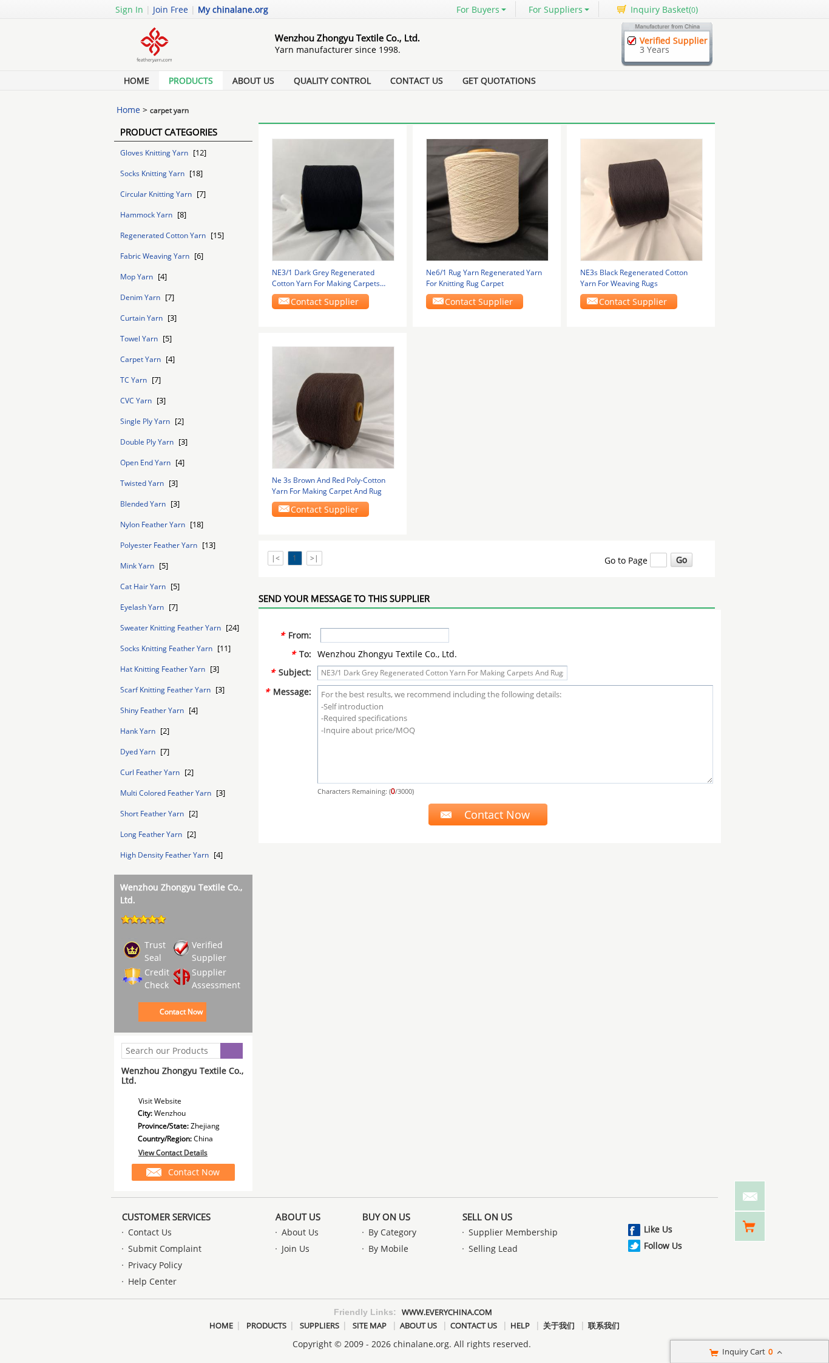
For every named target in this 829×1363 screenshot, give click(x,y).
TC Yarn (134, 380)
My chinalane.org (233, 9)
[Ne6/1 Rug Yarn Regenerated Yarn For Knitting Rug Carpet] (487, 199)
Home (136, 80)
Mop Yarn (137, 277)
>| (314, 558)
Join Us (296, 1248)
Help (520, 1325)
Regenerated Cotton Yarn (164, 235)
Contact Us (416, 80)
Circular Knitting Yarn (157, 194)
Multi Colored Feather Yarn (166, 793)
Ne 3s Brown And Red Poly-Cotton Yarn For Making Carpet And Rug (328, 485)
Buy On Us (386, 1217)
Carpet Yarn (141, 359)
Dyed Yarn (138, 751)
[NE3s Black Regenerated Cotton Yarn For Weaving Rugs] (641, 199)
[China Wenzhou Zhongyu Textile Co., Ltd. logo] (181, 63)
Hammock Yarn (147, 215)
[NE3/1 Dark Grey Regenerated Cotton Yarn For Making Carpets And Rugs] (333, 199)
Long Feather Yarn (152, 834)
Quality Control (332, 80)
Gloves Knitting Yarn (155, 153)
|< (275, 558)
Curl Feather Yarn (150, 772)
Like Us (658, 1229)
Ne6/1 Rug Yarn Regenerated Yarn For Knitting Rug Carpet (484, 278)
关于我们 (559, 1325)
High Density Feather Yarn (165, 855)
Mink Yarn (138, 566)
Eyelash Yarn (143, 607)
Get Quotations (499, 80)
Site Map (370, 1325)
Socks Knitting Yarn (153, 173)
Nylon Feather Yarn (153, 524)
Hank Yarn (138, 731)
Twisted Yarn (143, 483)
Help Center (152, 1281)
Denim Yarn (141, 297)
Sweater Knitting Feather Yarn (171, 628)
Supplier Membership (513, 1232)
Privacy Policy (155, 1265)
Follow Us (663, 1245)
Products (191, 80)
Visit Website (159, 1101)
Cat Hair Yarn (143, 586)
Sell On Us (487, 1217)
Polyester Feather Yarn (159, 545)
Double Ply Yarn (147, 442)
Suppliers (319, 1325)
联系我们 (604, 1325)
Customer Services (166, 1217)
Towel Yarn (140, 338)
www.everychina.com (447, 1312)
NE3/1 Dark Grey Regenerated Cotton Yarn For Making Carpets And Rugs (326, 278)
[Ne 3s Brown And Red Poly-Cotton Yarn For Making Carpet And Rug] (333, 406)
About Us (253, 80)
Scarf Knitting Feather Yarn (166, 690)
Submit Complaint (164, 1248)
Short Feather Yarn (153, 813)
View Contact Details (173, 1152)
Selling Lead (493, 1248)
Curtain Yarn (142, 318)
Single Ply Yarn (146, 421)
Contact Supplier (325, 301)
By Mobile (388, 1248)
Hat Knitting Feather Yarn (163, 669)
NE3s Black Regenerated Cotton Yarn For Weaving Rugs (634, 278)
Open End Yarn (146, 462)
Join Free (170, 9)
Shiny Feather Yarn (153, 710)
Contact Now (181, 1011)
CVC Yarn (137, 400)
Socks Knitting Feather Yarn (167, 648)
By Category (392, 1232)
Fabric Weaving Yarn (155, 256)
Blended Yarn (143, 504)
